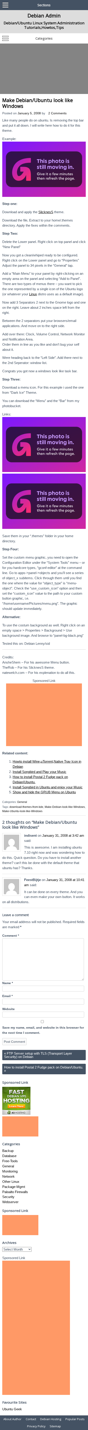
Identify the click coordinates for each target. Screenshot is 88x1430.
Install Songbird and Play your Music (39, 772)
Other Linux (10, 1181)
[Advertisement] (44, 69)
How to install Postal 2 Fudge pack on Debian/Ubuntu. (43, 1068)
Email (7, 996)
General (22, 802)
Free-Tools (10, 1161)
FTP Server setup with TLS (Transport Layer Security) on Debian (38, 1055)
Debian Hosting (50, 1419)
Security (8, 1197)
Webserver (10, 1202)
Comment (10, 935)
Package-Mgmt (13, 1187)
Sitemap (55, 1426)
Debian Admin (44, 15)
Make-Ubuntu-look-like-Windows (22, 811)
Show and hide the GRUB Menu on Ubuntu (44, 792)
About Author (12, 1419)
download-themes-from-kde (26, 807)
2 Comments (57, 113)
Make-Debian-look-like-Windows (65, 807)
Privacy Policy (36, 1426)
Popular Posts (75, 1419)
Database (9, 1156)
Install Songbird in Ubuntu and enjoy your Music (48, 787)
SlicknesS (45, 212)
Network (8, 1176)
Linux (33, 294)
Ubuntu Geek (12, 1409)
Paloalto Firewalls (15, 1192)
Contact (31, 1419)
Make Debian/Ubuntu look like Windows (37, 103)
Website (8, 1009)
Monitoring (10, 1171)
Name (7, 983)
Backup (8, 1151)
